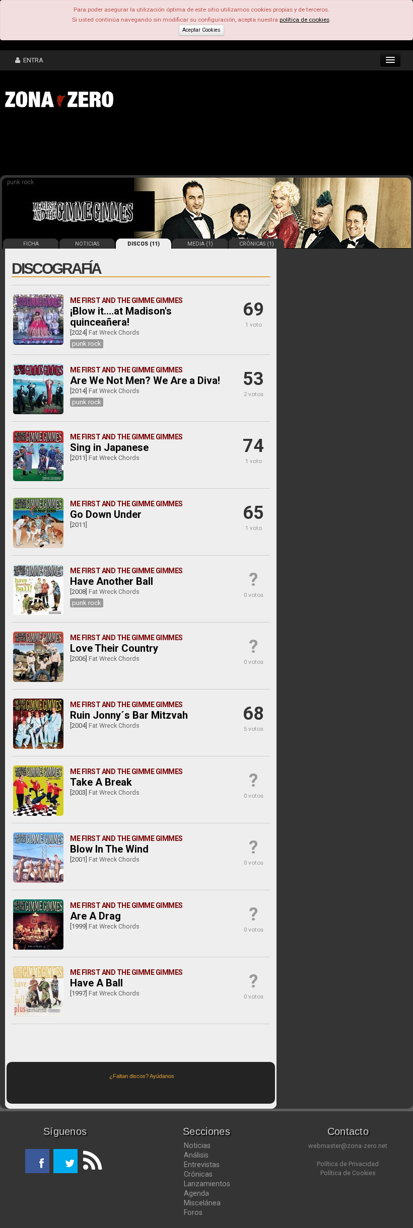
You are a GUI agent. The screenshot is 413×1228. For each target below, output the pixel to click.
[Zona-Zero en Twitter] (65, 1161)
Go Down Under (106, 514)
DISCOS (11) (143, 244)
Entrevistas (202, 1165)
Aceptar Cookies (201, 30)
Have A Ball (96, 982)
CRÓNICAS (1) (256, 244)
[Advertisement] (156, 145)
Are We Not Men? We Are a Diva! (145, 380)
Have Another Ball (111, 581)
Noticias (197, 1145)
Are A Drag (95, 916)
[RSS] (90, 1161)
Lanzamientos (207, 1184)
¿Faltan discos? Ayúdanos (141, 1076)
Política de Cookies (348, 1173)
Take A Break (101, 782)
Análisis (196, 1155)
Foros (193, 1212)
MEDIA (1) (200, 244)
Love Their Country (114, 648)
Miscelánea (202, 1203)
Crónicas (198, 1174)
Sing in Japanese (109, 447)
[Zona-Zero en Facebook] (37, 1161)
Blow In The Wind (109, 849)
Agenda (196, 1193)
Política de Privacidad (348, 1164)
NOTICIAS (87, 244)
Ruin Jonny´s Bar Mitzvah (129, 715)
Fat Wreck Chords (114, 332)
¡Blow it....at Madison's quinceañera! (121, 316)
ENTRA (31, 60)
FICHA (31, 244)
